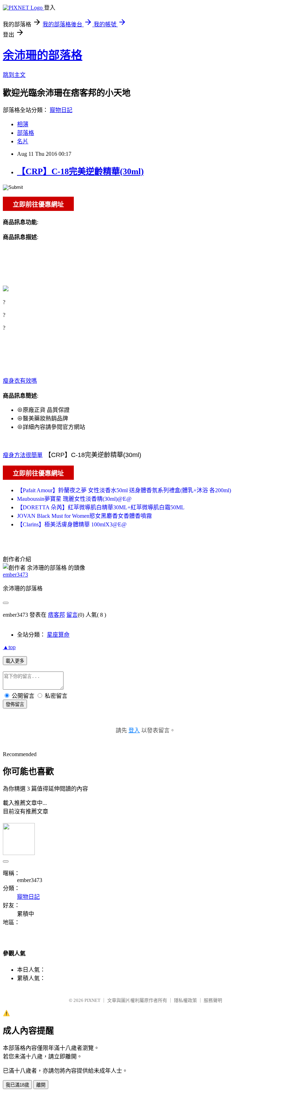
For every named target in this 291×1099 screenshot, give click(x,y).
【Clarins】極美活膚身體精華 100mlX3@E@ (72, 524)
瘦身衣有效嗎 (20, 381)
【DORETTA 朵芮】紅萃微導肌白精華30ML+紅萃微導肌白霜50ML (101, 507)
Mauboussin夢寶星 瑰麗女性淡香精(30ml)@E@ (74, 499)
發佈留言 (15, 704)
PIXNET (92, 1000)
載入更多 (15, 661)
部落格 (25, 133)
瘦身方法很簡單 (23, 455)
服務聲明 (213, 1000)
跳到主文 (14, 75)
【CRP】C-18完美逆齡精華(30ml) (80, 171)
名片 (22, 141)
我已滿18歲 (17, 1085)
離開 (40, 1085)
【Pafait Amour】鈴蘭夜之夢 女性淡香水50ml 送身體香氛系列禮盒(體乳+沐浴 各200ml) (124, 490)
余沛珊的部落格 (42, 55)
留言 (72, 615)
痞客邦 (56, 615)
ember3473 (15, 575)
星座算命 (58, 635)
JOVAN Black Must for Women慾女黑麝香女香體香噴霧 (84, 516)
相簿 (22, 124)
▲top (9, 647)
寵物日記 (61, 110)
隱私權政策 (185, 1000)
